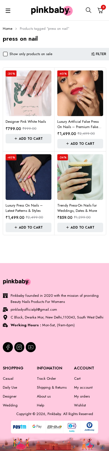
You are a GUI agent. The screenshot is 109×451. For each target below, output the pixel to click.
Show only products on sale (31, 54)
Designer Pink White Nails (26, 121)
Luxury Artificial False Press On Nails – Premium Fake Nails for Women (78, 127)
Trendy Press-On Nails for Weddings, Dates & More (77, 208)
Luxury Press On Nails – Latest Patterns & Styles (24, 208)
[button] (28, 138)
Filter (101, 54)
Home (7, 28)
